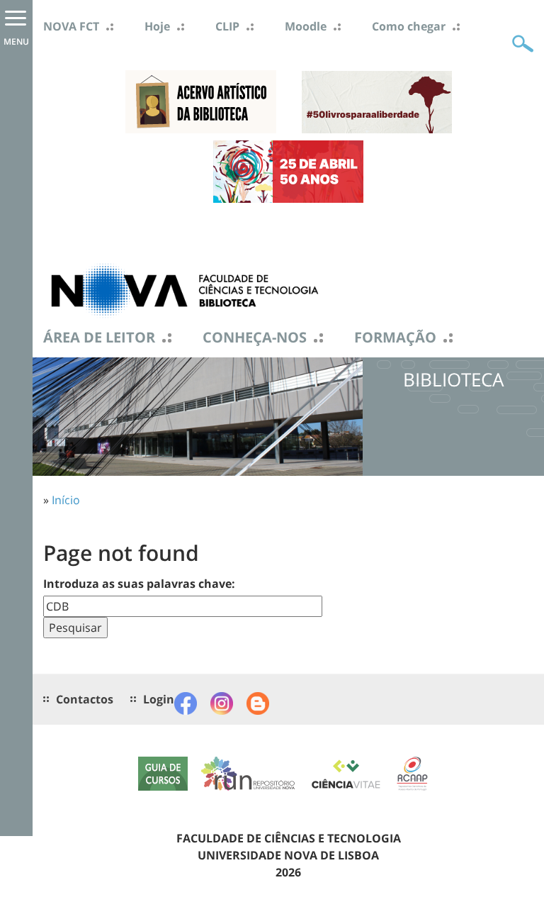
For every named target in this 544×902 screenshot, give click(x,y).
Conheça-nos (255, 337)
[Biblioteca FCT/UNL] (185, 289)
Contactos (84, 699)
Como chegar (409, 26)
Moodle (306, 26)
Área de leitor (99, 337)
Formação (395, 337)
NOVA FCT (71, 26)
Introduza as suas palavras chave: (139, 583)
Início (66, 500)
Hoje (157, 26)
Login (158, 699)
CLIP (227, 26)
